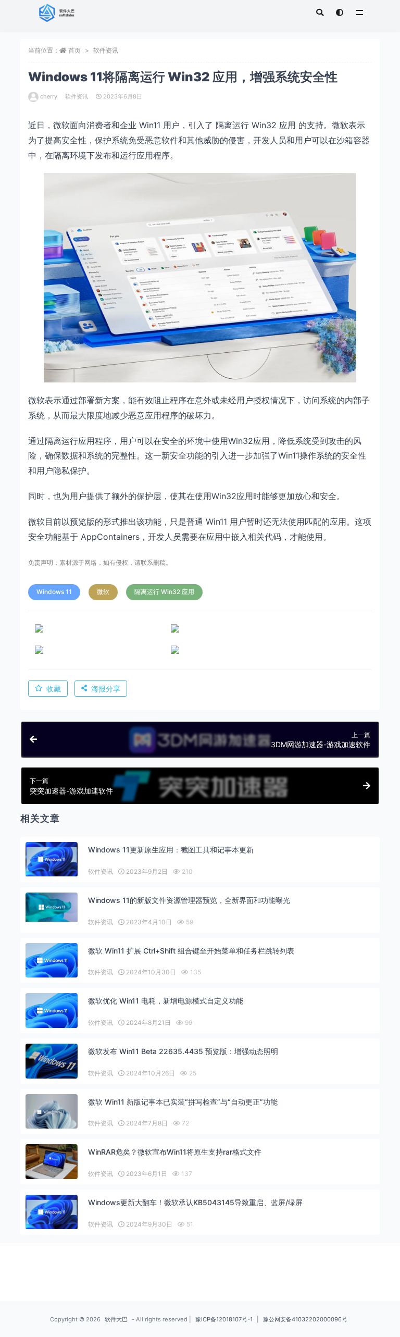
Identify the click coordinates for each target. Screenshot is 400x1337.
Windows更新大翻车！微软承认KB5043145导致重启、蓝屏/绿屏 (195, 1202)
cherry (48, 96)
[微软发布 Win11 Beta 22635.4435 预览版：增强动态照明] (52, 1061)
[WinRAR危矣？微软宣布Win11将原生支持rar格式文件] (52, 1162)
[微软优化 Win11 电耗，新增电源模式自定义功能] (52, 1010)
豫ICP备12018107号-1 (224, 1319)
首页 (74, 50)
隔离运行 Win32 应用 (164, 592)
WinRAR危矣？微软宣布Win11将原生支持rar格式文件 (174, 1151)
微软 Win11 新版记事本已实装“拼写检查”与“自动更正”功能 (183, 1101)
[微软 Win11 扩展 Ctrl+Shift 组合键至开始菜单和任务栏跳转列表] (52, 960)
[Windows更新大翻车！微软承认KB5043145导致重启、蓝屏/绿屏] (52, 1212)
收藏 (53, 688)
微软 (103, 592)
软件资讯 (105, 50)
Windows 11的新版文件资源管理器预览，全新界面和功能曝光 (189, 900)
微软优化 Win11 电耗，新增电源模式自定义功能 (165, 1000)
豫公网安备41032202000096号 (305, 1319)
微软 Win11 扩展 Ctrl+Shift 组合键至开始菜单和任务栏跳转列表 (191, 950)
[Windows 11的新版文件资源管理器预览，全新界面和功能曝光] (52, 907)
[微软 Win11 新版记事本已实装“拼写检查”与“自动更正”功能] (52, 1111)
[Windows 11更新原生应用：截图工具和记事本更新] (52, 859)
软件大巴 (116, 1319)
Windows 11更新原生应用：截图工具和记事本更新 (171, 849)
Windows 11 (54, 592)
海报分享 (105, 688)
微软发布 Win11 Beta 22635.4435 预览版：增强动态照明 (183, 1051)
